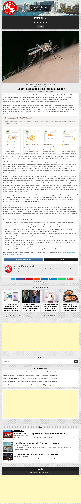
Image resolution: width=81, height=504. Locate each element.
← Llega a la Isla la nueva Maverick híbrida (16, 316)
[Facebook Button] (34, 22)
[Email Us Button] (43, 22)
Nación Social (40, 7)
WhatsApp (63, 279)
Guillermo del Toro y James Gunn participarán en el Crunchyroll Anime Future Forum (31, 307)
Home (27, 84)
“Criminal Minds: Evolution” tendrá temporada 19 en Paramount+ (36, 454)
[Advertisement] (40, 337)
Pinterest (29, 279)
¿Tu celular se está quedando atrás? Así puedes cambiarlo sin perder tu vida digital (11, 307)
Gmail (70, 279)
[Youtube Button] (40, 22)
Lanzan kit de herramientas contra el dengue (40, 88)
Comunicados (39, 86)
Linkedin (45, 279)
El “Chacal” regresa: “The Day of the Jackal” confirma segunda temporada (39, 433)
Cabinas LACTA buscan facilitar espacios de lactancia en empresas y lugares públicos (50, 307)
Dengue (41, 282)
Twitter (12, 254)
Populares (7, 431)
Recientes (14, 431)
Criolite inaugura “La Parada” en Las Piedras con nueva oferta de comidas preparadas (69, 307)
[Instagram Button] (37, 22)
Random (21, 431)
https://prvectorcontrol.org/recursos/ (15, 114)
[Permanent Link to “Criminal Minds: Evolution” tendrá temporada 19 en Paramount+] (8, 456)
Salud (44, 86)
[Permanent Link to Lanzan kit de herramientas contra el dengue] (40, 57)
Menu (41, 27)
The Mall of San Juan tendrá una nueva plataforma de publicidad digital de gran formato (30, 385)
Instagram (6, 254)
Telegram (53, 279)
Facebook (71, 252)
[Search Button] (46, 22)
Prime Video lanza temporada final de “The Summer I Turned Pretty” (37, 443)
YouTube (19, 254)
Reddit (38, 279)
